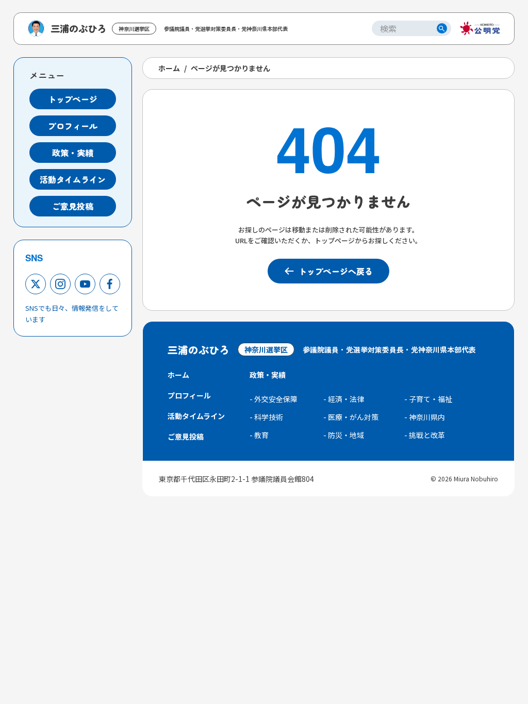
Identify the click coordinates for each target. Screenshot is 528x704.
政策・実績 (72, 152)
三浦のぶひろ (78, 28)
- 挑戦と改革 (424, 435)
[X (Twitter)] (35, 284)
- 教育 (259, 435)
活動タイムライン (73, 179)
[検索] (442, 28)
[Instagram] (60, 284)
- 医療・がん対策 (350, 417)
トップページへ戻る (336, 271)
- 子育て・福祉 (428, 399)
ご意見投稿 (72, 206)
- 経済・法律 (343, 399)
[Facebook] (110, 284)
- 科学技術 (266, 417)
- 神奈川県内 (424, 417)
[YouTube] (85, 284)
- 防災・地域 (343, 435)
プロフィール (72, 126)
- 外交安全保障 (274, 399)
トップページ (72, 99)
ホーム (169, 68)
